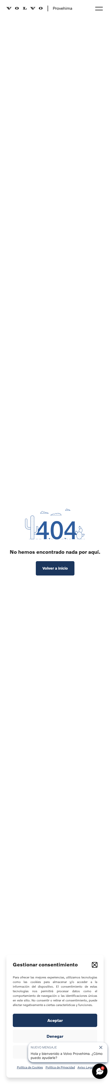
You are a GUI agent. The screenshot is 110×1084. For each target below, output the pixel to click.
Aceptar (55, 1020)
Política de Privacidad (60, 1067)
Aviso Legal (85, 1067)
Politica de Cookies (30, 1067)
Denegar (55, 1036)
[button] (94, 964)
